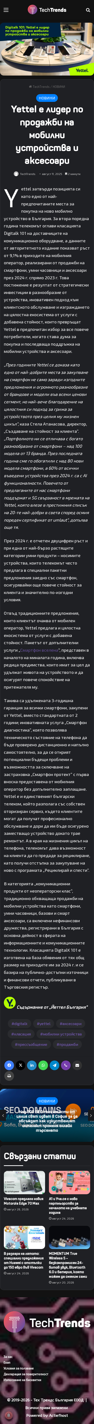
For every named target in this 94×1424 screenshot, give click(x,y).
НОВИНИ (59, 87)
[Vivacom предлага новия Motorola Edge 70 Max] (24, 1182)
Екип (7, 1362)
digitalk (20, 1023)
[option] (47, 1115)
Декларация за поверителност (26, 1374)
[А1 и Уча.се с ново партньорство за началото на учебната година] (69, 1182)
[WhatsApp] (43, 1065)
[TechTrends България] (47, 9)
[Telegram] (54, 1065)
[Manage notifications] (9, 1415)
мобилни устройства (62, 1034)
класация (22, 1034)
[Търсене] (88, 11)
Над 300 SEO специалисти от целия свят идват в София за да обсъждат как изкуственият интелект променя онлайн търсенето (47, 1121)
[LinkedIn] (32, 1065)
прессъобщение (32, 1044)
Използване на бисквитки (22, 1380)
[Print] (9, 1076)
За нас (8, 1357)
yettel (45, 1023)
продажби (68, 1044)
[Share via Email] (77, 1065)
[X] (20, 1065)
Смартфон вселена (39, 650)
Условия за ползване (19, 1368)
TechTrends (41, 87)
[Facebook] (9, 1065)
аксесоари (71, 1023)
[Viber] (66, 1065)
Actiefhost (58, 1415)
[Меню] (6, 11)
